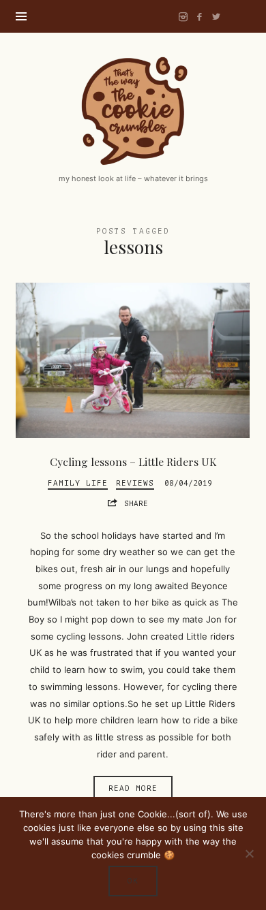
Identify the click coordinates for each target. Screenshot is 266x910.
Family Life (78, 483)
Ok (133, 881)
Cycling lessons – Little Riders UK (133, 461)
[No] (249, 853)
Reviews (135, 483)
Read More (133, 788)
